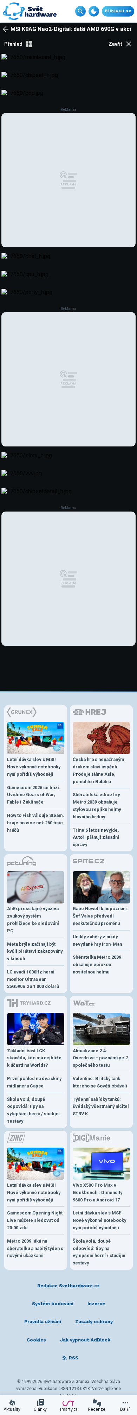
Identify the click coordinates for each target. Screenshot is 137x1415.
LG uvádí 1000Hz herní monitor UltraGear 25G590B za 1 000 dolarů (33, 979)
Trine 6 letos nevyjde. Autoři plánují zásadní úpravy (96, 837)
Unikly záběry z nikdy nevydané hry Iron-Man (97, 940)
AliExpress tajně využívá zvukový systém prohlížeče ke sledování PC (33, 919)
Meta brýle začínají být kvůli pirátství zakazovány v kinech (35, 951)
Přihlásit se (118, 11)
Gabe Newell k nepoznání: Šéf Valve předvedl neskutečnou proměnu (100, 916)
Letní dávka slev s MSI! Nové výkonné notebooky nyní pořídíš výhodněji (33, 767)
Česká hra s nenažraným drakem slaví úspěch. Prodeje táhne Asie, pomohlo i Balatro (98, 770)
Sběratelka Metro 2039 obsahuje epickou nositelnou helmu (97, 964)
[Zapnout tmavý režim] (94, 11)
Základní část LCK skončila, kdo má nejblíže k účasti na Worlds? (34, 1058)
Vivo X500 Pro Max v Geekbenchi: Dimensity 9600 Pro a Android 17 (97, 1192)
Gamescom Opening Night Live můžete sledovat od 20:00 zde (35, 1220)
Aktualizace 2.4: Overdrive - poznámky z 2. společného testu (101, 1058)
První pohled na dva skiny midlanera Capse (34, 1082)
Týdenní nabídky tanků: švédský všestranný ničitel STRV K (101, 1107)
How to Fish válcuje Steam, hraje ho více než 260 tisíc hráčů (35, 823)
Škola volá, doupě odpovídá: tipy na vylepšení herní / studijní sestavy (33, 1110)
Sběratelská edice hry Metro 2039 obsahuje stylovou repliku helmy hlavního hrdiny (97, 805)
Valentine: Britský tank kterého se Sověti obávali (100, 1082)
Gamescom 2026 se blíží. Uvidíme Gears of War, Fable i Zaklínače (33, 795)
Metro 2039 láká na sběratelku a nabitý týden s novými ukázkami (35, 1248)
